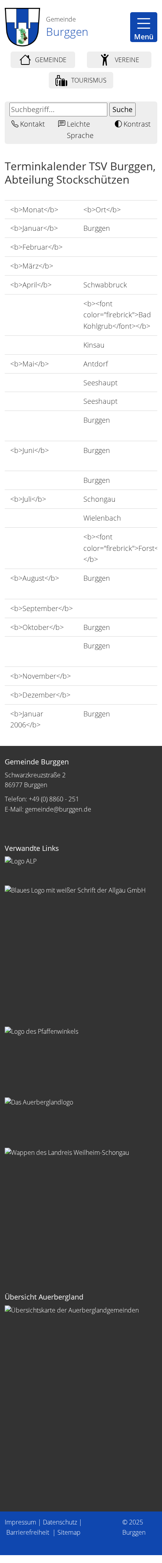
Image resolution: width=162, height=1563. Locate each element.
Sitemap (69, 1532)
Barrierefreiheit (28, 1532)
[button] (143, 27)
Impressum (20, 1522)
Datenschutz (60, 1522)
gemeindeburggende (58, 809)
